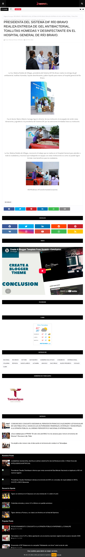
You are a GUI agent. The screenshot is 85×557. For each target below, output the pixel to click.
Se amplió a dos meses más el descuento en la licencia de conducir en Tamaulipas (39, 443)
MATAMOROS (34, 360)
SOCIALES (77, 363)
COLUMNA (6, 363)
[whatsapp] (59, 231)
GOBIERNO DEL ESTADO (47, 360)
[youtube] (42, 231)
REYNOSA (15, 363)
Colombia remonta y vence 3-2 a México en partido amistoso (31, 503)
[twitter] (26, 226)
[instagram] (26, 231)
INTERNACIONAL (72, 360)
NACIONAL (6, 360)
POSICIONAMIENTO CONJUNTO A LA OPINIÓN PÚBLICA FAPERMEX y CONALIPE (41, 526)
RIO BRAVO (17, 16)
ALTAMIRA (36, 363)
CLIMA (5, 367)
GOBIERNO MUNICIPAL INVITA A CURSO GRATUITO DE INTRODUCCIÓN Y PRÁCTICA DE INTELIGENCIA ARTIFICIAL (44, 462)
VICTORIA (24, 360)
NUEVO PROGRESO (65, 363)
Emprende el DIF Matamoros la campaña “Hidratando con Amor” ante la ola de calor (39, 545)
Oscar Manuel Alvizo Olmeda (14, 40)
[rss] (75, 231)
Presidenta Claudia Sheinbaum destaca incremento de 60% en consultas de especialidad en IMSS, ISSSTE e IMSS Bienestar (44, 481)
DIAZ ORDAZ (53, 363)
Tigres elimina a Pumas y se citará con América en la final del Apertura (35, 512)
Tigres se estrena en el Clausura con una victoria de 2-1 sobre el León (34, 494)
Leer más (59, 555)
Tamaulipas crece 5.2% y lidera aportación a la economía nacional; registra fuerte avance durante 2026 (45, 536)
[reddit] (59, 226)
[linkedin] (42, 226)
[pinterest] (75, 226)
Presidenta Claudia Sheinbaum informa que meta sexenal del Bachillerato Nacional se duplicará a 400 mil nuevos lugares (46, 472)
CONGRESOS (61, 360)
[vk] (9, 231)
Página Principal (8, 16)
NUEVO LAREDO (25, 363)
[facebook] (9, 226)
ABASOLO (44, 363)
